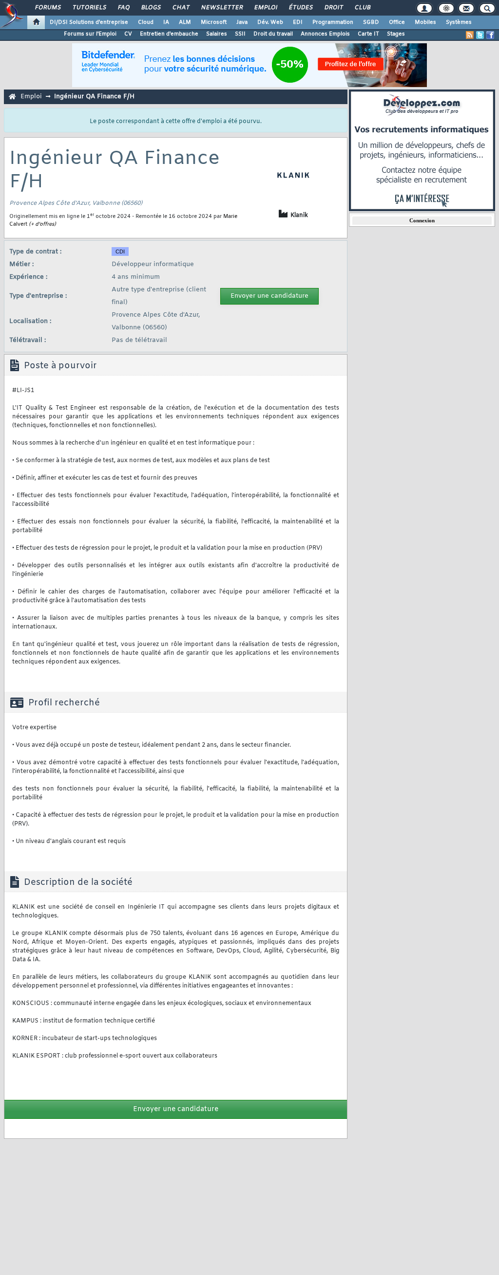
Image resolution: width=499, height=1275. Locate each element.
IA (166, 22)
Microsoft (214, 22)
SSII (240, 34)
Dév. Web (270, 22)
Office (397, 22)
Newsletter (221, 8)
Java (242, 22)
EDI (298, 22)
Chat (180, 8)
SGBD (371, 22)
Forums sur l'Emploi (90, 34)
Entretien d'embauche (169, 34)
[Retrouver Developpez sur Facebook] (490, 35)
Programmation (332, 22)
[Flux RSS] (470, 35)
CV (128, 34)
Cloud (146, 22)
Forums (47, 8)
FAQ (123, 8)
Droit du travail (273, 34)
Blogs (150, 8)
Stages (396, 34)
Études (300, 8)
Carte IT (368, 34)
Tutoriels (89, 8)
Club (362, 8)
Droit (333, 8)
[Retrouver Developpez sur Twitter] (480, 35)
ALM (185, 22)
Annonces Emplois (325, 34)
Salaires (216, 34)
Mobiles (425, 22)
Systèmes (459, 22)
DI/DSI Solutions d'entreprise (89, 22)
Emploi (265, 8)
